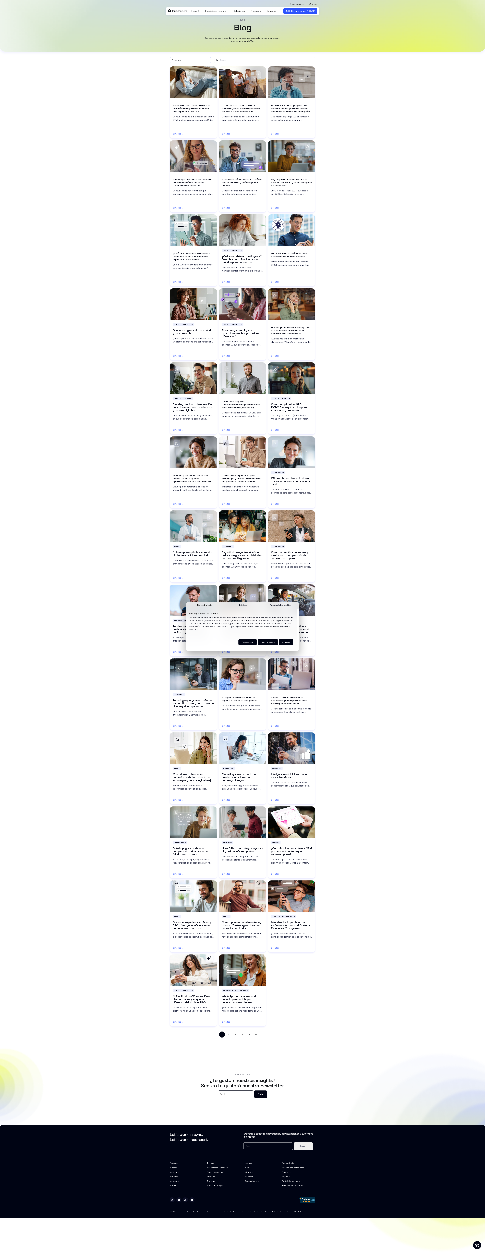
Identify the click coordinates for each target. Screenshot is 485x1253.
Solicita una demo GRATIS (300, 11)
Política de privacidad (255, 1212)
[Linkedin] (192, 1199)
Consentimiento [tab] (204, 605)
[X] (185, 1199)
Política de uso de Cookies (283, 1212)
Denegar (286, 642)
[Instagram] (172, 1199)
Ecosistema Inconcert (216, 11)
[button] (196, 11)
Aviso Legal (269, 1212)
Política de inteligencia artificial (235, 1212)
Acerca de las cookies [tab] (280, 605)
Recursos (256, 11)
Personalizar (247, 642)
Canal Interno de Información (304, 1212)
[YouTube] (178, 1199)
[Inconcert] (177, 11)
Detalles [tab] (242, 605)
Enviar (260, 1094)
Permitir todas (268, 642)
